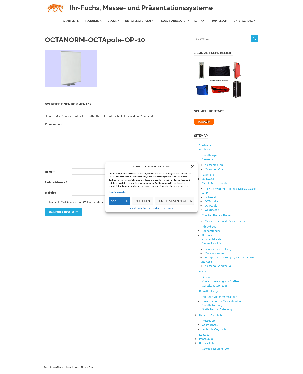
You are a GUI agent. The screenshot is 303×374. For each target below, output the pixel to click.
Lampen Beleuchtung (218, 249)
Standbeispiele (211, 155)
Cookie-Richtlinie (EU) (215, 348)
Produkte (92, 20)
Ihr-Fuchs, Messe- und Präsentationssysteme (141, 8)
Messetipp (208, 320)
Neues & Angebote (172, 20)
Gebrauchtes (210, 324)
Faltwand (210, 197)
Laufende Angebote (214, 329)
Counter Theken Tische (216, 215)
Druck (112, 20)
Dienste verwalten (118, 191)
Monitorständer (214, 253)
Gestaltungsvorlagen (215, 285)
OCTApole (211, 205)
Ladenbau (208, 174)
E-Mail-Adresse (56, 182)
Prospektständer (212, 239)
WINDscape (212, 209)
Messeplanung (214, 164)
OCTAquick (211, 201)
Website (50, 192)
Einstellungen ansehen (174, 200)
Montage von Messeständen (219, 296)
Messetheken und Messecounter (225, 221)
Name (50, 171)
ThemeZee (87, 367)
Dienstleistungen (138, 20)
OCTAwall (208, 178)
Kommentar (54, 124)
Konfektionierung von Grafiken (221, 281)
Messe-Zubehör (211, 243)
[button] (192, 166)
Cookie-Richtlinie (138, 208)
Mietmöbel (209, 226)
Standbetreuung (212, 305)
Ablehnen (143, 200)
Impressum (167, 208)
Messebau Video (215, 169)
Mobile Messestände (215, 183)
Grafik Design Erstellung (217, 309)
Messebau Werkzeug (218, 265)
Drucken (207, 277)
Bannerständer (211, 230)
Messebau (208, 159)
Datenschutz (154, 208)
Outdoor (207, 235)
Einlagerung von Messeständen (221, 300)
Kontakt (200, 20)
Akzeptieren (119, 200)
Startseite (71, 20)
